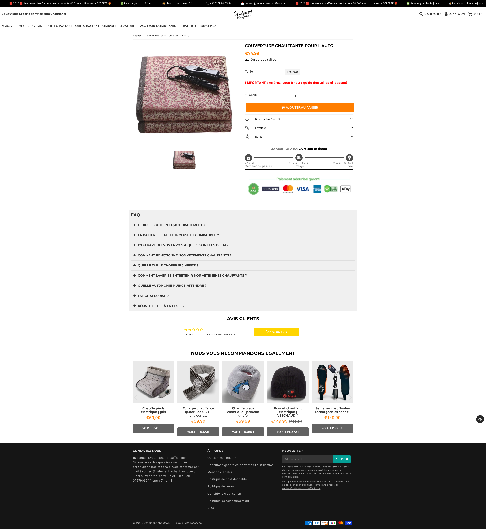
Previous (135, 397)
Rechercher (432, 13)
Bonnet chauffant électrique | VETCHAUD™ (288, 411)
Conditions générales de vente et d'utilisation (240, 465)
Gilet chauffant (60, 25)
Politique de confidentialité (227, 479)
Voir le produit (153, 428)
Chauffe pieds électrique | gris (153, 410)
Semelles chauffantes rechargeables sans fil (332, 410)
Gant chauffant (87, 25)
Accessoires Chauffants (158, 25)
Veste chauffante (32, 25)
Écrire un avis (276, 332)
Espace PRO (208, 25)
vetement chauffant (157, 522)
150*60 (292, 72)
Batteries (190, 25)
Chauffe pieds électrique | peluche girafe (243, 411)
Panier (477, 13)
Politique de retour (221, 486)
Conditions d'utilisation (224, 493)
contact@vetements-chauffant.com (167, 471)
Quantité (251, 95)
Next (350, 397)
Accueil (10, 25)
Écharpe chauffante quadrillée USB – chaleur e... (198, 411)
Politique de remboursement (228, 501)
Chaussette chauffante (119, 25)
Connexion (457, 13)
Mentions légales (219, 472)
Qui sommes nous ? (221, 457)
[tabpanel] (184, 160)
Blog (210, 508)
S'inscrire (342, 459)
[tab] (243, 225)
